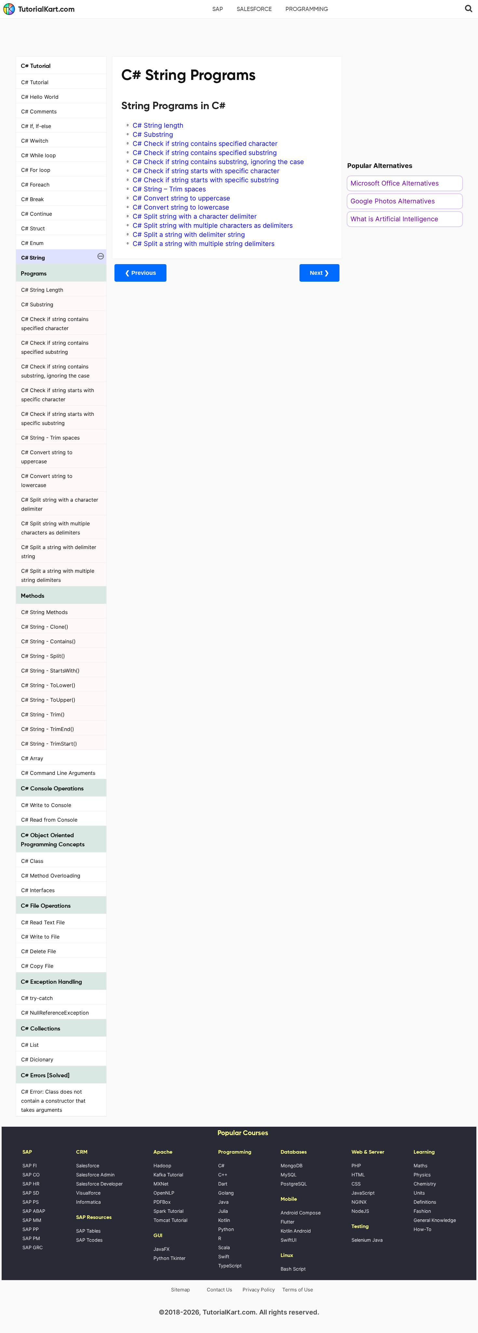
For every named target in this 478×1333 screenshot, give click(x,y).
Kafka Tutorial (168, 1174)
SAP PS (30, 1202)
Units (419, 1193)
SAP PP (30, 1229)
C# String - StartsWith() (50, 670)
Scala (224, 1247)
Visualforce (88, 1193)
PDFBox (162, 1202)
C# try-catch (37, 998)
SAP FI (29, 1165)
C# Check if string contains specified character (54, 323)
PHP (356, 1165)
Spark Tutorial (168, 1211)
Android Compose (301, 1212)
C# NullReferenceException (55, 1012)
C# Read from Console (49, 819)
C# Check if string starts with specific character (57, 395)
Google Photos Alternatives (393, 201)
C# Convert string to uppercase (47, 457)
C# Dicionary (37, 1059)
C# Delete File (38, 951)
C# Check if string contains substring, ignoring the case (55, 371)
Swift (223, 1256)
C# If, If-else (36, 126)
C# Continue (36, 214)
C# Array (32, 758)
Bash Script (293, 1269)
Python (226, 1229)
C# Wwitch (34, 140)
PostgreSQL (294, 1183)
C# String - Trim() (43, 714)
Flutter (287, 1221)
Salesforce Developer (99, 1183)
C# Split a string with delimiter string (58, 551)
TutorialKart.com (46, 9)
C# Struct (33, 228)
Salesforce (254, 9)
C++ (222, 1174)
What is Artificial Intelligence (394, 219)
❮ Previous (140, 273)
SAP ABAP (33, 1211)
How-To (423, 1229)
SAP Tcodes (89, 1240)
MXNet (160, 1183)
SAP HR (30, 1183)
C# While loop (38, 155)
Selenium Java (367, 1240)
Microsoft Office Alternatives (395, 183)
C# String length (158, 125)
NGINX (359, 1202)
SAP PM (31, 1238)
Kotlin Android (296, 1231)
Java (223, 1202)
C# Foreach (35, 184)
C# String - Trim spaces (50, 437)
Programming (306, 9)
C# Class (32, 861)
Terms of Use (297, 1290)
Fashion (422, 1211)
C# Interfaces (38, 890)
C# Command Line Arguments (58, 773)
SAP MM (31, 1220)
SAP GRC (32, 1247)
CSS (356, 1183)
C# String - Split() (43, 656)
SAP (217, 9)
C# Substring (37, 304)
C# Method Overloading (50, 875)
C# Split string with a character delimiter (59, 504)
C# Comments (39, 111)
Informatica (88, 1202)
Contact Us (219, 1290)
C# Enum (32, 243)
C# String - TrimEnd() (47, 729)
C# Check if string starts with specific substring (57, 418)
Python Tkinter (169, 1258)
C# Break (32, 199)
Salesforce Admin (95, 1174)
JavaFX (161, 1249)
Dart (222, 1183)
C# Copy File (37, 966)
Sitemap (180, 1290)
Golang (226, 1193)
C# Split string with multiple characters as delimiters (55, 528)
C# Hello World (40, 97)
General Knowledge (435, 1220)
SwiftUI (289, 1240)
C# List (30, 1045)
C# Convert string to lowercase (47, 480)
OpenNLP (163, 1193)
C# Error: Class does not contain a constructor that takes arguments (53, 1100)
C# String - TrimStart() (49, 743)
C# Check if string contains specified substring (54, 347)
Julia (223, 1211)
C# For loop (35, 170)
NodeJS (360, 1211)
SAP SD (30, 1193)
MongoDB (291, 1165)
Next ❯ (319, 273)
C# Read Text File (43, 922)
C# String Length (42, 290)
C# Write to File (40, 936)
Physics (422, 1174)
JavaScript (363, 1193)
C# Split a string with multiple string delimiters (57, 575)
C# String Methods (44, 612)
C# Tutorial (34, 82)
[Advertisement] (239, 36)
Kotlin (224, 1220)
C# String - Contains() (48, 641)
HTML (358, 1174)
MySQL (289, 1174)
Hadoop (162, 1165)
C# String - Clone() (44, 626)
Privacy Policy (259, 1290)
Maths (421, 1165)
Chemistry (425, 1183)
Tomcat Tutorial (170, 1220)
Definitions (425, 1202)
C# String (33, 257)
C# (221, 1165)
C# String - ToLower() (48, 685)
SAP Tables (88, 1231)
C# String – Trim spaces (169, 189)
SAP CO (31, 1174)
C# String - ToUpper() (48, 700)
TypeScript (230, 1265)
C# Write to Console (46, 805)
